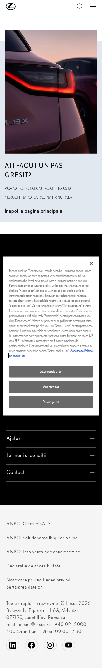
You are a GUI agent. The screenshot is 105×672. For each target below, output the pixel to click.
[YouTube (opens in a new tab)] (68, 645)
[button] (22, 6)
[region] (51, 336)
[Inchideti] (91, 263)
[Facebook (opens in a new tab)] (31, 645)
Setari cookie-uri (51, 371)
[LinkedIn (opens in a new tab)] (12, 645)
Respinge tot (51, 402)
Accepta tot (51, 387)
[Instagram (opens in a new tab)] (50, 645)
